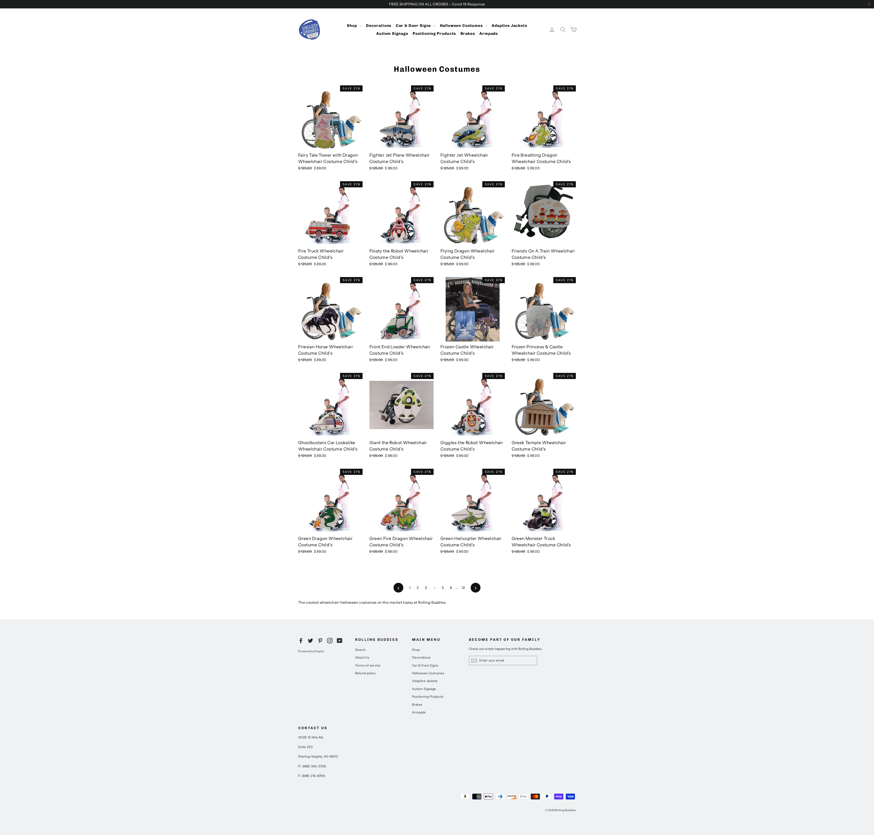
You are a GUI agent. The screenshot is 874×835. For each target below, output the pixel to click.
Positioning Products (434, 33)
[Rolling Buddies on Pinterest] (320, 640)
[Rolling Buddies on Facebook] (301, 640)
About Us (362, 657)
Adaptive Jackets (509, 25)
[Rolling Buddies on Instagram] (330, 640)
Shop (352, 25)
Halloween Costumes (462, 25)
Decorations (378, 25)
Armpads (488, 33)
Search (360, 650)
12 (463, 588)
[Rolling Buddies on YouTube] (339, 640)
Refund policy (365, 673)
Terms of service (367, 665)
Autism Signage (392, 33)
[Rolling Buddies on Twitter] (310, 640)
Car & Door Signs (414, 25)
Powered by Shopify (311, 651)
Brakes (467, 33)
